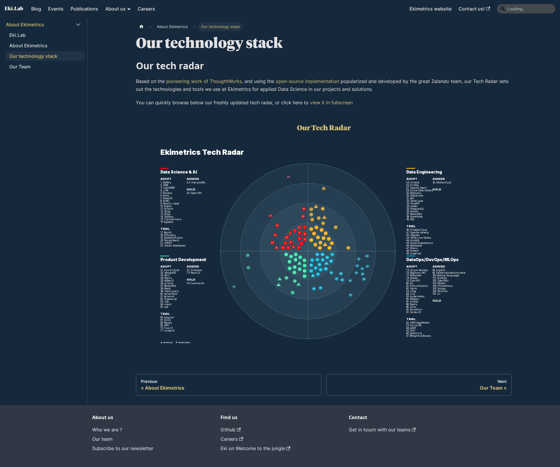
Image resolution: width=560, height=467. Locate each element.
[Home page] (141, 26)
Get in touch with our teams (379, 430)
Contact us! (472, 9)
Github (227, 430)
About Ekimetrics (25, 24)
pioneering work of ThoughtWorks (204, 81)
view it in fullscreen (331, 102)
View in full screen (324, 244)
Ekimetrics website (431, 9)
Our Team (20, 67)
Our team (102, 439)
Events (56, 9)
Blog (36, 9)
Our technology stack (33, 56)
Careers (146, 9)
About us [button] (115, 9)
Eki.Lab (17, 35)
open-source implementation (307, 81)
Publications (84, 9)
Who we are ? (107, 430)
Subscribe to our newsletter (122, 448)
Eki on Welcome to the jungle (252, 448)
